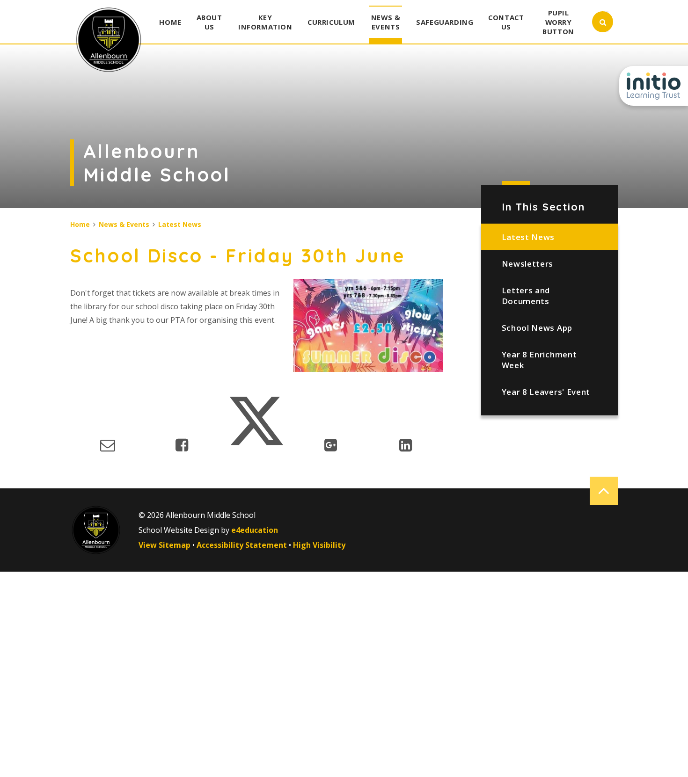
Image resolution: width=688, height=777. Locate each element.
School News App (537, 327)
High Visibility (319, 545)
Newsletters (527, 263)
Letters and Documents (526, 295)
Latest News (528, 237)
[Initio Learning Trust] (653, 86)
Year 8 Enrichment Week (539, 359)
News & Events (124, 224)
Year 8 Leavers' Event (546, 391)
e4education (254, 530)
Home (80, 224)
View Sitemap (164, 545)
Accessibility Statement (242, 545)
